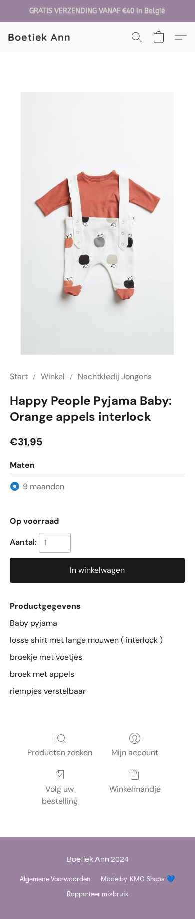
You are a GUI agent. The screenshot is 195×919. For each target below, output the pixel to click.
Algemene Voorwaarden (55, 878)
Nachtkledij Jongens (115, 376)
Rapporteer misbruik (97, 893)
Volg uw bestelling (60, 795)
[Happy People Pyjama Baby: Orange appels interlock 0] (97, 223)
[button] (39, 37)
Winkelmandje (135, 789)
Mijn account (135, 752)
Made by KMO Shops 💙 (138, 878)
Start (19, 376)
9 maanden (43, 486)
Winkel (53, 376)
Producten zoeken (60, 752)
